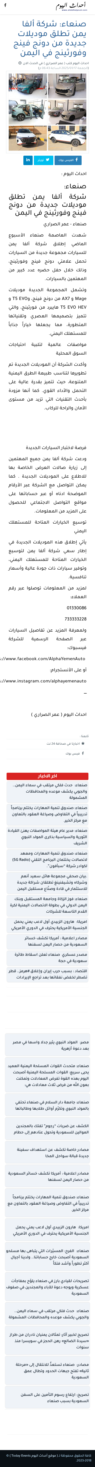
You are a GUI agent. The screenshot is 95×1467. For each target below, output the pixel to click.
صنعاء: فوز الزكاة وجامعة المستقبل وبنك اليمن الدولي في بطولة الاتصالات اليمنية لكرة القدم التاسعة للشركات (48, 905)
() (63, 68)
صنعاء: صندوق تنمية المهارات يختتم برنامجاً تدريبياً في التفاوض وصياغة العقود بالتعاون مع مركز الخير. (49, 814)
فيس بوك (73, 754)
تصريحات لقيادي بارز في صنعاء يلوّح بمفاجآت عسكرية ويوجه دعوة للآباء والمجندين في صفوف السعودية (47, 1287)
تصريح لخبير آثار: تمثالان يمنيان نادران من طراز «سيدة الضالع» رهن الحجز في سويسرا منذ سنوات (49, 1341)
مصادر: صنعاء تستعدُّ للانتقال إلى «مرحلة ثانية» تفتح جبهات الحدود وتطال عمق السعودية (52, 1371)
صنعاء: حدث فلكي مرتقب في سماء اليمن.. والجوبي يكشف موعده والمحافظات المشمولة (50, 792)
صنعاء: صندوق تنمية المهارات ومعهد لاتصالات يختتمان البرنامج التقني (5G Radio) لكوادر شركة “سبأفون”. (49, 860)
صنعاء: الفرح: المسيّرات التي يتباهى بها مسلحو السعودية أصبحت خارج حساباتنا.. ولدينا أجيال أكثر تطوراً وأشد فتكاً (47, 1257)
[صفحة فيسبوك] (5, 6)
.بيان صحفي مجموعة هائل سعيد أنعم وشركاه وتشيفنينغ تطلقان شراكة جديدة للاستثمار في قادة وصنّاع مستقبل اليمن (52, 883)
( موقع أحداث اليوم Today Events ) (33, 1456)
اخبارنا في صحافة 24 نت (64, 744)
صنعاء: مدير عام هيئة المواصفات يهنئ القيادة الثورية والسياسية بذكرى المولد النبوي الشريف (47, 837)
